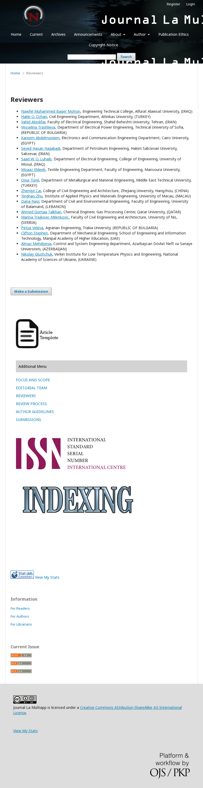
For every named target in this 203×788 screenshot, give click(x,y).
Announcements (88, 34)
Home (16, 34)
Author (140, 34)
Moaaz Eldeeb (33, 169)
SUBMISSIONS (28, 419)
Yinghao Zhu (32, 195)
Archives (58, 34)
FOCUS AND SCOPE (33, 379)
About (116, 34)
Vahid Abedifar (33, 121)
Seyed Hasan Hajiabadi (40, 148)
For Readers (20, 608)
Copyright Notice (103, 44)
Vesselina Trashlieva (38, 127)
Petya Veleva (32, 227)
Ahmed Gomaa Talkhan (41, 211)
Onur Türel (30, 180)
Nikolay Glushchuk (36, 254)
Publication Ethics (173, 34)
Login (190, 4)
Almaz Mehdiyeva (36, 243)
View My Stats (47, 577)
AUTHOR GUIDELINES (35, 411)
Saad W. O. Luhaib (36, 158)
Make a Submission (31, 291)
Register (173, 4)
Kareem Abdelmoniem (40, 137)
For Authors (20, 616)
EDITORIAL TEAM (31, 387)
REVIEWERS (26, 395)
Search (126, 57)
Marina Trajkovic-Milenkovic (45, 217)
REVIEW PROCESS (31, 403)
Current (36, 34)
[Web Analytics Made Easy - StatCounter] (22, 577)
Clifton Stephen (34, 233)
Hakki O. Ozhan (34, 116)
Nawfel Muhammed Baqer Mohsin (50, 111)
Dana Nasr (30, 201)
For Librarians (21, 624)
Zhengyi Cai (31, 190)
